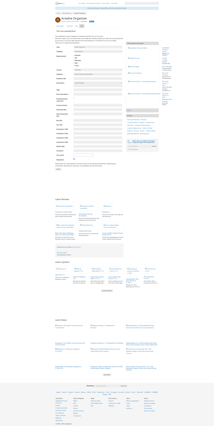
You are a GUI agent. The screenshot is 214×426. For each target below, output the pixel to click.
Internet (129, 131)
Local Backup (60, 413)
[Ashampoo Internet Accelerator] (89, 207)
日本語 (89, 392)
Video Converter (61, 415)
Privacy (75, 408)
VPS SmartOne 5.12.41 (149, 277)
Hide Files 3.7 (60, 275)
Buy (76, 26)
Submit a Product (149, 411)
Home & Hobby (147, 128)
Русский (121, 392)
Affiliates (111, 406)
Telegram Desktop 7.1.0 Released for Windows (107, 343)
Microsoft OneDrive (165, 74)
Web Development (133, 134)
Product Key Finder (62, 408)
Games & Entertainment (142, 125)
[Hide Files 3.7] (61, 269)
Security (136, 131)
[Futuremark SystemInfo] (65, 206)
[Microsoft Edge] (134, 66)
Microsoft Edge (167, 66)
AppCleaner (59, 420)
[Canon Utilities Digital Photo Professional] (113, 226)
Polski (107, 392)
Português (114, 392)
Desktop (142, 122)
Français (77, 392)
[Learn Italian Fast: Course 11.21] (116, 270)
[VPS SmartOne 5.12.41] (151, 270)
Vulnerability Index (97, 403)
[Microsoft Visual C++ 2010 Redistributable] (142, 81)
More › (129, 110)
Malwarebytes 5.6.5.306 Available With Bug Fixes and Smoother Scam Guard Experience (141, 344)
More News (107, 375)
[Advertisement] (89, 183)
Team (128, 406)
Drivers (58, 405)
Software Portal (149, 401)
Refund (75, 413)
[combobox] (140, 3)
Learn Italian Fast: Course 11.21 (114, 277)
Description (60, 26)
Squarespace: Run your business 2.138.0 (132, 280)
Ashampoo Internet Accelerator (86, 215)
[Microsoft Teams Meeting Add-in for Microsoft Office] (66, 226)
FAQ (74, 403)
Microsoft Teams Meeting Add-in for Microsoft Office (64, 234)
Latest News (114, 3)
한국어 (94, 392)
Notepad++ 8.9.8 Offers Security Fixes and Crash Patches (70, 344)
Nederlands (100, 392)
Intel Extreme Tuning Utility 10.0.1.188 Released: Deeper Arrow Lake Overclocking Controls (141, 368)
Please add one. (76, 247)
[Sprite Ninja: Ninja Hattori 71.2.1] (98, 270)
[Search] (157, 3)
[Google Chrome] (134, 58)
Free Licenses (148, 408)
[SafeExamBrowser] (86, 225)
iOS (76, 58)
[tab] (60, 26)
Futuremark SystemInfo (63, 212)
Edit (82, 26)
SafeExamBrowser (85, 231)
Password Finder (61, 410)
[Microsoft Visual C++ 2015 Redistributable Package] (144, 94)
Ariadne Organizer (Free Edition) (70, 21)
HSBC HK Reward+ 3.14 (79, 277)
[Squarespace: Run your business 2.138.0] (133, 271)
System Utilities (151, 131)
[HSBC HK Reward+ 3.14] (80, 270)
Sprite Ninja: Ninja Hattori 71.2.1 (97, 277)
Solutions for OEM (114, 403)
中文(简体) (147, 392)
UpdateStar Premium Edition (165, 50)
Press (128, 403)
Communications (132, 122)
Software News (95, 401)
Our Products (82, 3)
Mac (76, 63)
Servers (142, 131)
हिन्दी (110, 394)
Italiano (83, 392)
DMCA (75, 401)
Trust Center (77, 416)
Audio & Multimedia (133, 119)
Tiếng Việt (140, 392)
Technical (70, 26)
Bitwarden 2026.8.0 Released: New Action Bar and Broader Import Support (107, 367)
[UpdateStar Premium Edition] (138, 48)
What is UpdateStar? (132, 401)
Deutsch (64, 392)
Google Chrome (164, 59)
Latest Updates (106, 3)
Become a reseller (149, 403)
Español (70, 392)
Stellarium (106, 212)
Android (77, 55)
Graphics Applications (134, 128)
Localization (147, 406)
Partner (111, 401)
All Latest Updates (107, 290)
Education (130, 125)
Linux (77, 66)
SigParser (59, 418)
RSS (92, 406)
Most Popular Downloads (93, 3)
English (58, 392)
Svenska (127, 392)
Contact (75, 406)
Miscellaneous (144, 134)
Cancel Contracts (78, 411)
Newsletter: (90, 386)
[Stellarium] (107, 206)
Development (150, 122)
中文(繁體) (154, 392)
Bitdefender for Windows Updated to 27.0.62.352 (68, 367)
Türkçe (133, 392)
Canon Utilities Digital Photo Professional (112, 234)
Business (144, 119)
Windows (78, 60)
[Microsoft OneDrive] (135, 73)
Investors (129, 408)
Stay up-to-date (62, 253)
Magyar (105, 394)
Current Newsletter (133, 149)
